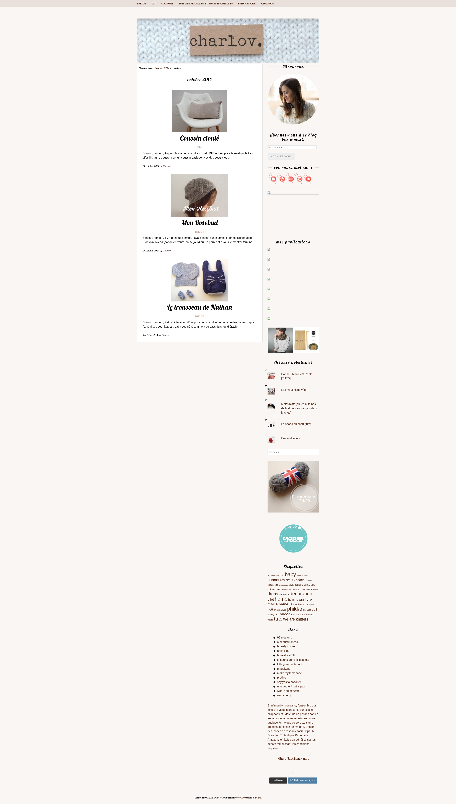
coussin (279, 589)
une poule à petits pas (291, 686)
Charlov (218, 797)
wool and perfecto (288, 690)
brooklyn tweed (286, 646)
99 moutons (284, 637)
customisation (306, 589)
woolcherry (284, 695)
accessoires (273, 575)
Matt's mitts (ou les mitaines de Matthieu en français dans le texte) (299, 408)
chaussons (283, 585)
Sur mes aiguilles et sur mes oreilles (206, 3)
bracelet (285, 580)
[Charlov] (228, 62)
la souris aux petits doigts (293, 659)
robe (277, 614)
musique (308, 604)
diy (316, 589)
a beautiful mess (287, 641)
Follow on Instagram (304, 780)
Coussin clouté (199, 137)
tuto (278, 619)
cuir (296, 589)
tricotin (270, 620)
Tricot (141, 3)
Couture (167, 3)
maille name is (280, 604)
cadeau (301, 580)
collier (297, 584)
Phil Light (307, 610)
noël (271, 609)
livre (308, 599)
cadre (309, 580)
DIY (154, 3)
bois (306, 575)
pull (314, 609)
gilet (271, 599)
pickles (281, 677)
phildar (294, 609)
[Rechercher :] (293, 451)
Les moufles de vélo (294, 389)
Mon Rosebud (199, 222)
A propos (267, 3)
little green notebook (290, 664)
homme (293, 599)
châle (291, 585)
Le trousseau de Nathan (199, 307)
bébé (293, 580)
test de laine (298, 614)
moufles (297, 604)
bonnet (273, 580)
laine (301, 599)
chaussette (273, 585)
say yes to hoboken (289, 682)
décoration (301, 593)
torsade (309, 614)
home (281, 599)
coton (271, 589)
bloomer (300, 575)
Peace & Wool (280, 610)
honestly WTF (286, 655)
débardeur (284, 594)
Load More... (278, 780)
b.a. (282, 575)
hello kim (283, 650)
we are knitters (295, 619)
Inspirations (247, 3)
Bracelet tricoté (290, 438)
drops (273, 593)
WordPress (242, 797)
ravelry (271, 614)
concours (308, 584)
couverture (289, 589)
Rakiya (257, 797)
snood (285, 614)
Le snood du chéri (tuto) (296, 423)
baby (290, 574)
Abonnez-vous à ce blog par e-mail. (293, 137)
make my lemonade (289, 673)
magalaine (284, 668)
